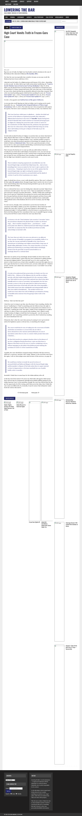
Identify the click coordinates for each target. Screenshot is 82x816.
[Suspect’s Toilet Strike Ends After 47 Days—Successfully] (59, 763)
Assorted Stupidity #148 (70, 155)
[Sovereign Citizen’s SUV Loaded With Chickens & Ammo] (59, 640)
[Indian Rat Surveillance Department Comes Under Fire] (47, 520)
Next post (34, 392)
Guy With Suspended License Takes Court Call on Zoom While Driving (72, 33)
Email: (7, 788)
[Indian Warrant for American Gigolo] (20, 403)
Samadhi (34, 118)
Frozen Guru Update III (34, 522)
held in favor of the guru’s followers (32, 100)
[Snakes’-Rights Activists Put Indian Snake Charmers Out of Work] (7, 403)
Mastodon (8, 4)
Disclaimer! (14, 1)
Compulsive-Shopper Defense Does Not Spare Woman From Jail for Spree (72, 279)
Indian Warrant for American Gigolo (21, 405)
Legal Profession (38, 17)
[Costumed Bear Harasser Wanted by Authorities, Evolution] (59, 517)
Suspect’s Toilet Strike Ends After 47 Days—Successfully (71, 647)
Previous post (23, 392)
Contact (22, 1)
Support (29, 1)
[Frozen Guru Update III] (34, 520)
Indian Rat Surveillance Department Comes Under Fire (46, 524)
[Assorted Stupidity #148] (59, 272)
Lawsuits (29, 17)
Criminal (12, 17)
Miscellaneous (59, 17)
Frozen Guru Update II (28, 95)
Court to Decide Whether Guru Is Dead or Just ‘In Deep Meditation (28, 85)
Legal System (49, 17)
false (24, 143)
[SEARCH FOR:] (69, 21)
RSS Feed (16, 4)
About (7, 1)
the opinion (16, 182)
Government (20, 17)
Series (67, 17)
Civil (6, 17)
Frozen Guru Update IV (34, 96)
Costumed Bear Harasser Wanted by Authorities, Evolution (71, 401)
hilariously (19, 143)
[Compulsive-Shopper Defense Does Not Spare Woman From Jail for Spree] (59, 394)
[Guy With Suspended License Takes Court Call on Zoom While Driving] (59, 149)
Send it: (8, 794)
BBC (36, 74)
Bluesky (36, 1)
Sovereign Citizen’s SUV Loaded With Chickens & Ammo (72, 524)
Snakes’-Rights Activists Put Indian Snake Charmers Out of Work (9, 407)
